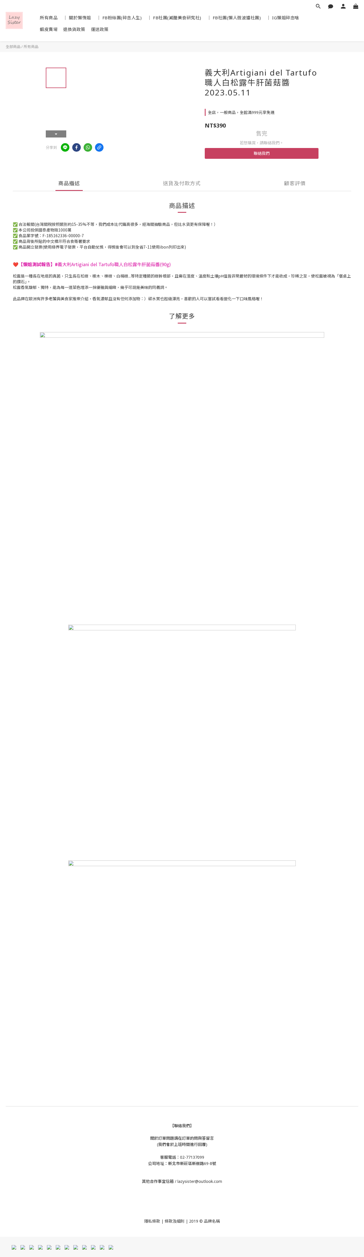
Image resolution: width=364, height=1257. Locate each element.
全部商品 (13, 46)
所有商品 (48, 17)
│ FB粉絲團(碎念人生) (119, 17)
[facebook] (76, 147)
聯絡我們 (262, 153)
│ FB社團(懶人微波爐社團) (234, 17)
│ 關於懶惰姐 (77, 17)
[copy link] (99, 147)
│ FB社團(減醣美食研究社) (174, 17)
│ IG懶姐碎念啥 (282, 17)
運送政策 (100, 29)
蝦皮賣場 (48, 29)
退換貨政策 (74, 29)
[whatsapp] (88, 147)
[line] (65, 147)
